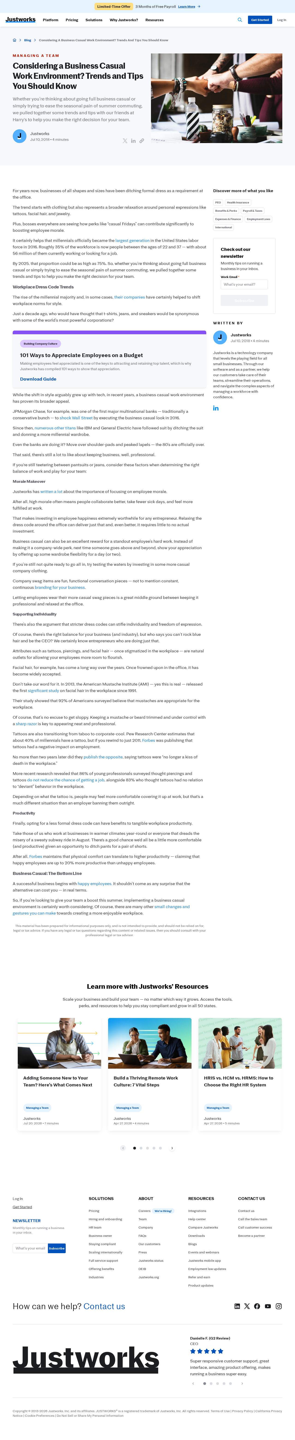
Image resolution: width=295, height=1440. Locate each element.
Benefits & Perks (226, 210)
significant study (43, 690)
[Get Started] (260, 20)
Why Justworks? (124, 20)
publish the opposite (103, 756)
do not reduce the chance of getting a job (65, 779)
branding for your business (60, 587)
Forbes (148, 740)
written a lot (51, 491)
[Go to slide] (134, 1148)
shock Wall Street (76, 417)
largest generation (132, 240)
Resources (154, 20)
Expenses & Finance (228, 219)
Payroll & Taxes (252, 210)
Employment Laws (258, 219)
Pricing (72, 20)
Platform (50, 20)
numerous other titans (55, 427)
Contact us (104, 1306)
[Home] (14, 40)
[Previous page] (193, 1383)
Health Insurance (238, 202)
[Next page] (172, 1148)
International (223, 227)
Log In (18, 1198)
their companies (129, 296)
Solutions (94, 20)
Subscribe (57, 1248)
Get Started (22, 1207)
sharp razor (26, 723)
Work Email (230, 277)
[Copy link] (141, 140)
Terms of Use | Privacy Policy (232, 1411)
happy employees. (95, 883)
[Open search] (239, 19)
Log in (281, 20)
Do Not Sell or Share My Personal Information (90, 1415)
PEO (218, 202)
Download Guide (38, 378)
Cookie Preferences (39, 1415)
